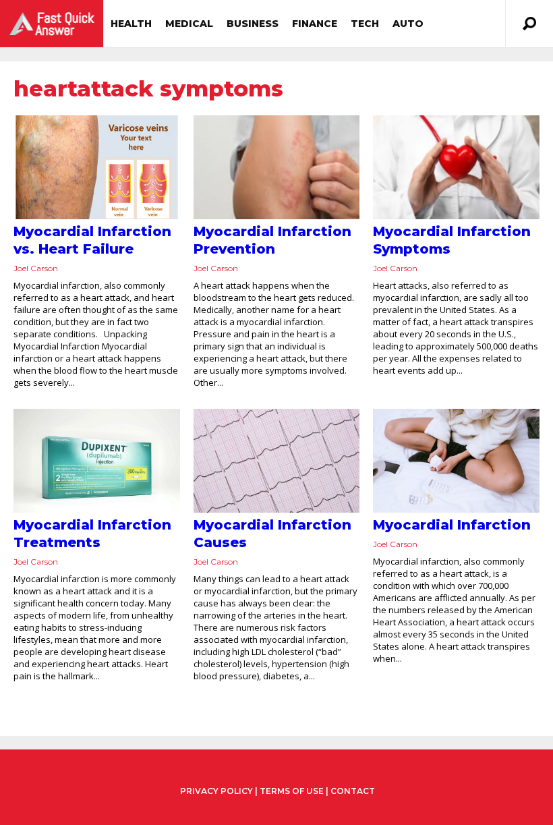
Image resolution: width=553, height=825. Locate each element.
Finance (314, 24)
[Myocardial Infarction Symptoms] (456, 167)
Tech (365, 24)
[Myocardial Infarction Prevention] (277, 167)
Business (253, 24)
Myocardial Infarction (452, 525)
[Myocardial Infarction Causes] (277, 461)
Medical (189, 24)
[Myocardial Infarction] (456, 461)
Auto (408, 24)
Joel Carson (35, 268)
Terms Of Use (292, 791)
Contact (352, 791)
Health (131, 24)
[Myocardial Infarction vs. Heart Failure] (96, 167)
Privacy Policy (216, 791)
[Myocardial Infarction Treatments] (96, 461)
